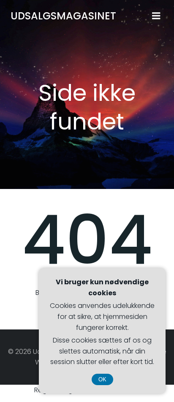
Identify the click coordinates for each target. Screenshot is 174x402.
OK (102, 379)
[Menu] (156, 16)
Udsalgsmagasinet (63, 16)
